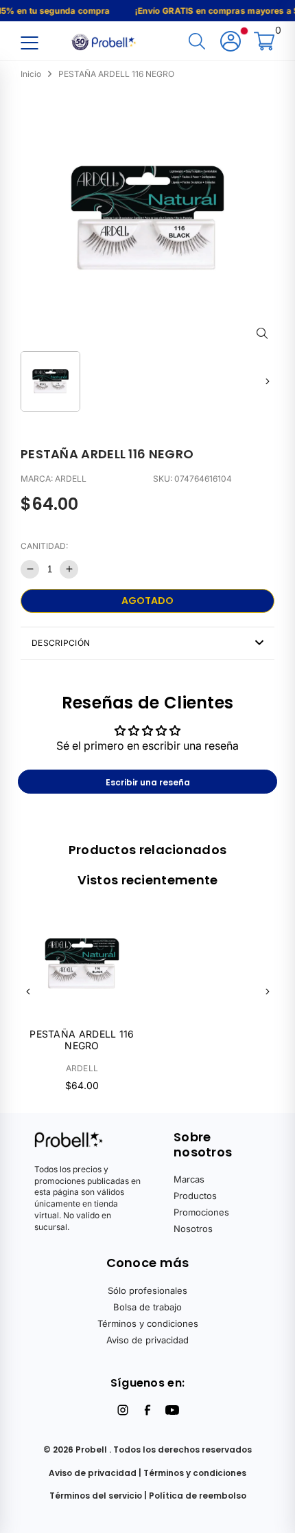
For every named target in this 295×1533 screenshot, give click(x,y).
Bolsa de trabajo (147, 1306)
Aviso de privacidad (147, 1339)
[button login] (230, 42)
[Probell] (105, 40)
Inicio (31, 74)
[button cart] (264, 42)
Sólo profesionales (147, 1290)
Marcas (189, 1179)
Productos (195, 1195)
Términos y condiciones (147, 1323)
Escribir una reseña (148, 782)
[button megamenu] (29, 42)
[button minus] (30, 569)
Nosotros (193, 1228)
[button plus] (69, 569)
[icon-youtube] (172, 1410)
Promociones (201, 1212)
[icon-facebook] (147, 1410)
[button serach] (197, 42)
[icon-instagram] (122, 1410)
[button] (267, 381)
